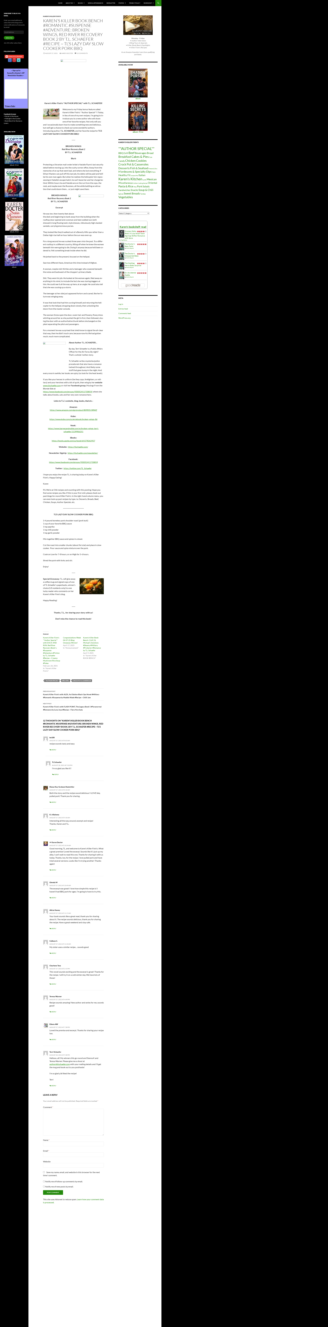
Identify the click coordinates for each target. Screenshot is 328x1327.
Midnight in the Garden (12, 119)
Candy (121, 160)
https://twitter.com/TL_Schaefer (78, 468)
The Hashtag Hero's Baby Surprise (133, 264)
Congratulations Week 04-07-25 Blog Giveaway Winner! (72, 640)
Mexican (152, 179)
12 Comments (82, 53)
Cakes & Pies (140, 156)
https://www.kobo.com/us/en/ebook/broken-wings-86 (73, 419)
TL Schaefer (57, 762)
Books (80, 3)
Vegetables (125, 197)
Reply (54, 750)
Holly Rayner (130, 248)
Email (46, 1151)
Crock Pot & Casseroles (82, 680)
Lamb (144, 180)
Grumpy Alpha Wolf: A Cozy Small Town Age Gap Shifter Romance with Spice (135, 234)
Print (17, 165)
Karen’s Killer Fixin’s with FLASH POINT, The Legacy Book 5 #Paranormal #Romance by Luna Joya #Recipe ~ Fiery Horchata (72, 707)
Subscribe (9, 38)
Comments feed (124, 313)
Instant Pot (134, 175)
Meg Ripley (124, 240)
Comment (48, 1107)
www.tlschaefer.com (52, 385)
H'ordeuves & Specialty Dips (135, 171)
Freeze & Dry (152, 169)
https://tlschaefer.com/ (78, 447)
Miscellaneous (125, 182)
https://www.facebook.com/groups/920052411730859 (73, 462)
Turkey (143, 194)
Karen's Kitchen (130, 179)
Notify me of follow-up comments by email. (64, 1181)
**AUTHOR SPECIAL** (52, 680)
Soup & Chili (146, 190)
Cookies (141, 160)
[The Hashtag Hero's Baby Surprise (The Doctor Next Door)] (121, 265)
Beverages (140, 152)
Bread (150, 152)
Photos (121, 3)
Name (46, 1140)
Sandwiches (124, 190)
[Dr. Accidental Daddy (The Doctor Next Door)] (121, 275)
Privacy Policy (134, 3)
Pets (135, 187)
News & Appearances (95, 3)
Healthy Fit (124, 175)
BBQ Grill (65, 680)
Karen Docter (67, 53)
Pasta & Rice (125, 186)
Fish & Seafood (139, 168)
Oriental (152, 182)
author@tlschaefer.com (59, 1064)
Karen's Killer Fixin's (52, 16)
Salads (146, 186)
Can (150, 157)
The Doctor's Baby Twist (130, 245)
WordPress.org (124, 318)
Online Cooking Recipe (140, 183)
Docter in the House (11, 116)
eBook (12, 165)
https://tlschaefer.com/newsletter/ (83, 453)
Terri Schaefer (55, 1052)
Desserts (124, 168)
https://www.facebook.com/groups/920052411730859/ (68, 391)
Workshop (148, 3)
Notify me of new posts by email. (59, 1186)
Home (60, 3)
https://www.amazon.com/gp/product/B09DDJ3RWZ (73, 410)
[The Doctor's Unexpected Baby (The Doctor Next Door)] (121, 256)
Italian (142, 175)
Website (46, 1161)
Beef (132, 153)
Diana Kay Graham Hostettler (61, 787)
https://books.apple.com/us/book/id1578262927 (73, 440)
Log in (120, 304)
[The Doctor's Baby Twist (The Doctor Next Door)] (121, 246)
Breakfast (124, 156)
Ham (154, 172)
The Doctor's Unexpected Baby (132, 254)
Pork (139, 186)
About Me (69, 3)
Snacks (134, 190)
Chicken (130, 160)
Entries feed (123, 309)
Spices (120, 194)
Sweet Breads (132, 193)
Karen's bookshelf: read (133, 226)
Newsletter (110, 3)
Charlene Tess (55, 965)
